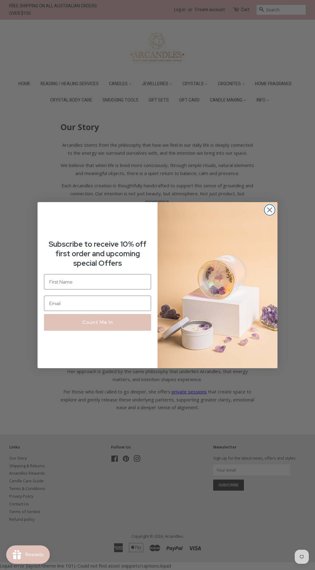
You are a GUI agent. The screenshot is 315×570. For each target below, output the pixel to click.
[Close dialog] (269, 210)
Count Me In (97, 322)
